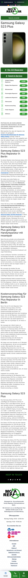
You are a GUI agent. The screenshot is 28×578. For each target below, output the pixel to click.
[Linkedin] (19, 479)
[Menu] (24, 573)
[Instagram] (15, 479)
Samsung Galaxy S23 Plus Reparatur (11, 214)
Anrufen (15, 575)
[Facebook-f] (8, 479)
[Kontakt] (5, 573)
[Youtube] (10, 479)
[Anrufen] (15, 573)
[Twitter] (17, 479)
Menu (23, 575)
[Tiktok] (12, 479)
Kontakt (6, 575)
